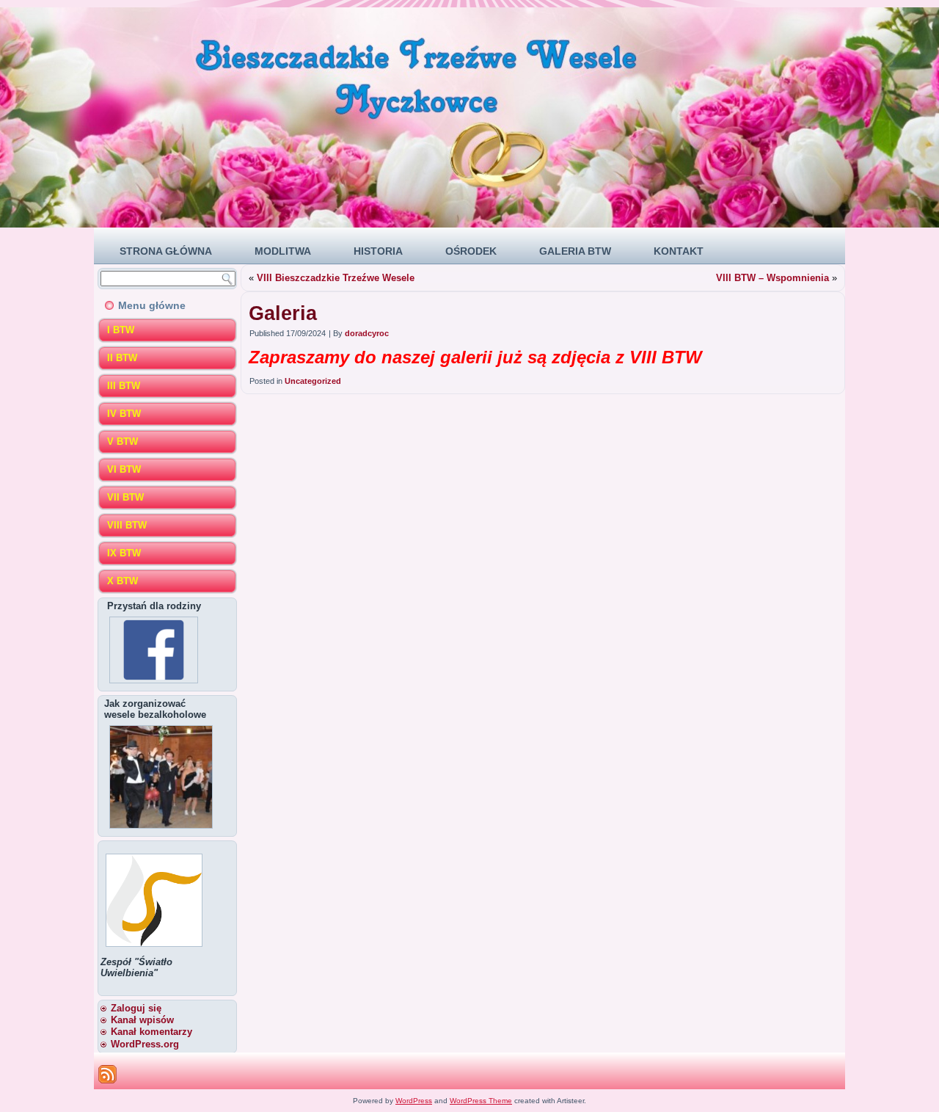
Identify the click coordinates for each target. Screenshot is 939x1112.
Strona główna (166, 251)
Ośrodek (471, 251)
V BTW (122, 441)
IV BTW (124, 413)
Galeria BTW (575, 251)
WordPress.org (145, 1044)
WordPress (413, 1101)
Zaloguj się (136, 1008)
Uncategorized (313, 381)
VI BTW (124, 469)
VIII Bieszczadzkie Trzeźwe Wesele (335, 277)
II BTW (122, 357)
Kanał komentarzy (151, 1031)
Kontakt (679, 251)
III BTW (123, 385)
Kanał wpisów (142, 1019)
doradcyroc (367, 333)
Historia (378, 251)
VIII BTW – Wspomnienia (772, 277)
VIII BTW (127, 525)
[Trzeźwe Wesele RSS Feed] (107, 1074)
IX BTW (124, 553)
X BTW (122, 580)
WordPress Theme (481, 1101)
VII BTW (125, 497)
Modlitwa (283, 251)
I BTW (120, 329)
